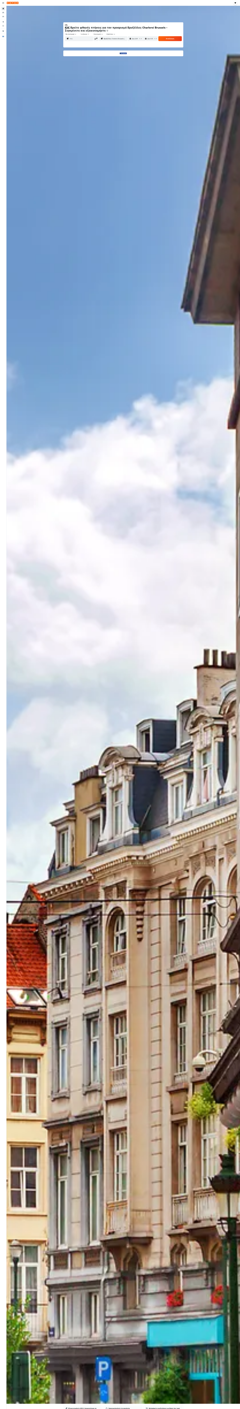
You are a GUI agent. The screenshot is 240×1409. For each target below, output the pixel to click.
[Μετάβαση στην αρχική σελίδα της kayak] (12, 3)
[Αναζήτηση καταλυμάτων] (3, 12)
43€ (67, 27)
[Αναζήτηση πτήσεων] (3, 9)
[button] (3, 3)
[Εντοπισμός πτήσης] (3, 26)
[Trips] (3, 31)
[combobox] (71, 34)
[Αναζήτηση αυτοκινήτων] (3, 16)
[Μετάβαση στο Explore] (3, 22)
